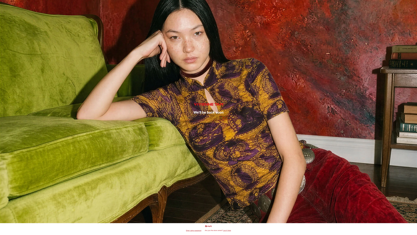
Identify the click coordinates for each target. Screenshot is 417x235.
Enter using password (193, 230)
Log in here (227, 230)
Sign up (224, 118)
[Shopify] (208, 226)
